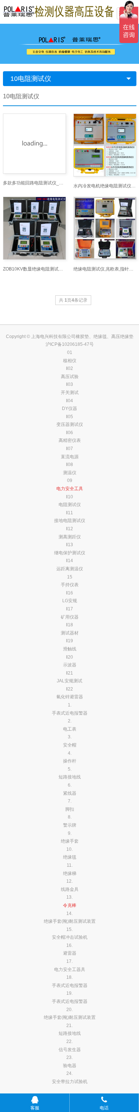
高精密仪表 (70, 440)
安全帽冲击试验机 (69, 937)
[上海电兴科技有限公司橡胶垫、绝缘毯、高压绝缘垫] (58, 11)
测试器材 (70, 633)
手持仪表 (70, 584)
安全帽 (69, 745)
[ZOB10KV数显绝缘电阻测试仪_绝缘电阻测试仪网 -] (34, 228)
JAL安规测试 (69, 680)
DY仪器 (69, 408)
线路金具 (70, 889)
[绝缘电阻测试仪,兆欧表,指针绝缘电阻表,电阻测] (104, 228)
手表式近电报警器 (69, 713)
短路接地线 (70, 777)
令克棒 (69, 905)
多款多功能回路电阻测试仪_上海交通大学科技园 (34, 183)
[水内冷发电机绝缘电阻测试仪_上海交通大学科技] (104, 145)
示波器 (69, 664)
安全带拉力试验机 (69, 1081)
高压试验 (70, 376)
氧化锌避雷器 (69, 696)
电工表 (69, 729)
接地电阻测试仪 (69, 520)
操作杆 (69, 761)
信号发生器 (70, 1049)
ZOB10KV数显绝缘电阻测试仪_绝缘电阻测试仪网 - (34, 269)
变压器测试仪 (69, 424)
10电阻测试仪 (30, 78)
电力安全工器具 (69, 969)
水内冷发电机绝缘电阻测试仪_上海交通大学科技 (104, 185)
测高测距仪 (70, 536)
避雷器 (69, 953)
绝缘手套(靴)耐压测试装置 (70, 921)
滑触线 (69, 649)
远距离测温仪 (69, 568)
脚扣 (69, 809)
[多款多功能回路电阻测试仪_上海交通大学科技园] (34, 144)
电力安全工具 (69, 488)
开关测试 (70, 392)
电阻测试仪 (70, 504)
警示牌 (69, 825)
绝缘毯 (69, 857)
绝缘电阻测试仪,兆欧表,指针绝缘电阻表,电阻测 (104, 269)
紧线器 (69, 793)
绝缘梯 (69, 873)
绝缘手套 (70, 841)
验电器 (69, 1065)
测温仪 (69, 472)
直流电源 (70, 456)
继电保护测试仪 (69, 552)
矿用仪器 (70, 617)
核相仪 (69, 360)
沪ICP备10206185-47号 (70, 344)
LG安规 (69, 600)
